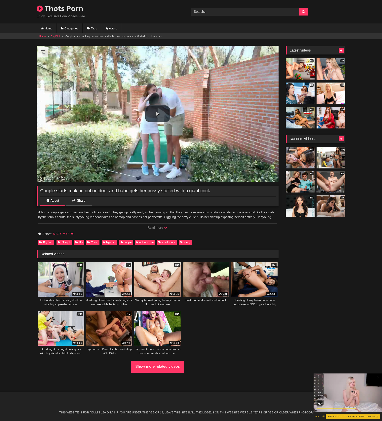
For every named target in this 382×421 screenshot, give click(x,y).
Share (81, 200)
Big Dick (55, 36)
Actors (113, 28)
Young (94, 242)
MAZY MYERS (63, 234)
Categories (71, 28)
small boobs (168, 242)
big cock (111, 242)
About (54, 200)
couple (128, 242)
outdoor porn (146, 242)
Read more (155, 227)
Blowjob (65, 242)
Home (48, 28)
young (186, 242)
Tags (94, 28)
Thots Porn (63, 8)
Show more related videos (157, 366)
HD (81, 242)
